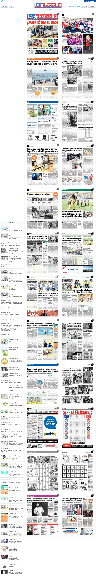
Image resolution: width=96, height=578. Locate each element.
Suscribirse (84, 6)
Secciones (5, 6)
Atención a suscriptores (74, 6)
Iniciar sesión (91, 6)
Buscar (12, 6)
